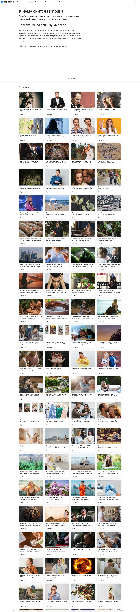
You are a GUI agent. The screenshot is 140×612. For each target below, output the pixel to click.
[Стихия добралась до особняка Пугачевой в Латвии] (31, 207)
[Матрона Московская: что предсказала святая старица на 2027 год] (57, 155)
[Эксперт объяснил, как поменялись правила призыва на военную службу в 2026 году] (57, 544)
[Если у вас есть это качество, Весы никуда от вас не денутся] (83, 466)
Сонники (31, 7)
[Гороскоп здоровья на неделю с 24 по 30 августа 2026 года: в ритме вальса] (109, 440)
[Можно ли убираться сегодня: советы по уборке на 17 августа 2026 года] (57, 466)
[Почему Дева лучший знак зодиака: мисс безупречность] (83, 414)
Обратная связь (101, 610)
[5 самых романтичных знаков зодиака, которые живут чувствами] (57, 233)
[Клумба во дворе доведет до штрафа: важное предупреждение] (83, 285)
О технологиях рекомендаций (114, 610)
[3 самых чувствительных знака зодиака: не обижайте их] (83, 388)
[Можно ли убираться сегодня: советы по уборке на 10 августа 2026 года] (109, 570)
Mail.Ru (3, 610)
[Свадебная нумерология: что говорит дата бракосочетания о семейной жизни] (83, 155)
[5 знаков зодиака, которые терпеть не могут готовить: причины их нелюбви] (109, 104)
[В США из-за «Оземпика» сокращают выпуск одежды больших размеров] (57, 414)
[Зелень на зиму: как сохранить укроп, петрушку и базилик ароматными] (57, 388)
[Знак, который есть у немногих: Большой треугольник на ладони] (109, 130)
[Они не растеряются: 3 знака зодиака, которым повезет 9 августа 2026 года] (31, 492)
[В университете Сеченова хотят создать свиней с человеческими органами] (31, 233)
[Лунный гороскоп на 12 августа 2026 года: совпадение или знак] (109, 466)
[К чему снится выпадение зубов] (57, 596)
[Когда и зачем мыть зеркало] (31, 440)
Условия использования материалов (88, 610)
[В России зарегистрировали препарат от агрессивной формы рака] (109, 492)
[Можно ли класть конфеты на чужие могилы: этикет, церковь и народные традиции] (31, 181)
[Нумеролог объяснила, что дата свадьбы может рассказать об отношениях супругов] (83, 181)
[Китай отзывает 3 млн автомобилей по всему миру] (109, 207)
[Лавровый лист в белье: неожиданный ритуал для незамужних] (83, 207)
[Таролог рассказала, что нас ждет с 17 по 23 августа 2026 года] (31, 414)
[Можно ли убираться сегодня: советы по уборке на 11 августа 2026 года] (57, 570)
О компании (9, 610)
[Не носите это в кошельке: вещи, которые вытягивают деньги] (57, 104)
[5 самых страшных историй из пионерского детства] (109, 596)
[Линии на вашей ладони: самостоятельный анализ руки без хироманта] (57, 363)
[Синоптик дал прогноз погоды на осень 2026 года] (109, 181)
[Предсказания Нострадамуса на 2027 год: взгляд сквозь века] (31, 104)
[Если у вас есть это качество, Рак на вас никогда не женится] (109, 259)
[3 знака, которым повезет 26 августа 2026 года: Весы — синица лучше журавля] (83, 233)
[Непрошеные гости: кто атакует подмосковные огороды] (31, 363)
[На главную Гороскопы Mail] (9, 2)
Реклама (15, 610)
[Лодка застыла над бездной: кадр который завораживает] (31, 466)
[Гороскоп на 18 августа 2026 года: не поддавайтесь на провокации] (83, 440)
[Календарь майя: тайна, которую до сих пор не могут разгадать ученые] (31, 518)
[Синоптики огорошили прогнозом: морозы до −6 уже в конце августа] (109, 285)
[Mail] (2, 2)
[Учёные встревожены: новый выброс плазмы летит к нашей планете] (83, 570)
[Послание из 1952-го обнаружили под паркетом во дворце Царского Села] (109, 155)
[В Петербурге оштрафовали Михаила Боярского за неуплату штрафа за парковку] (83, 518)
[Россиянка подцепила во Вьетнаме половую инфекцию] (31, 130)
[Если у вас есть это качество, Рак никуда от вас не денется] (31, 311)
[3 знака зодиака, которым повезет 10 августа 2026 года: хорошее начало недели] (109, 388)
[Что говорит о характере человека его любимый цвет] (83, 492)
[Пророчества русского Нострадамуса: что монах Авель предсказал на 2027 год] (57, 130)
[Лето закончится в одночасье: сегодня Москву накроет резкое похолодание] (31, 259)
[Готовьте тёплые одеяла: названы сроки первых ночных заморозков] (109, 233)
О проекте (75, 610)
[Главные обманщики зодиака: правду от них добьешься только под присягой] (83, 130)
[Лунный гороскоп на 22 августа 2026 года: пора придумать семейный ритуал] (109, 544)
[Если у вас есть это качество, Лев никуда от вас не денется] (31, 388)
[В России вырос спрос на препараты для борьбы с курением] (57, 259)
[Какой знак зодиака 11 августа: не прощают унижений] (109, 363)
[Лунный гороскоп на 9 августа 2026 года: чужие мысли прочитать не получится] (109, 518)
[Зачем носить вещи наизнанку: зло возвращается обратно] (83, 363)
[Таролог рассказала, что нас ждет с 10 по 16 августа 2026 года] (57, 337)
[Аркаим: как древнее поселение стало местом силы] (31, 596)
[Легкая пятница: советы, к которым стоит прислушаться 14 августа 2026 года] (57, 207)
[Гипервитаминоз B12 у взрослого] (83, 544)
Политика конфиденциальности (129, 610)
